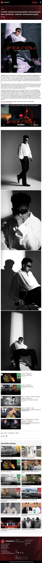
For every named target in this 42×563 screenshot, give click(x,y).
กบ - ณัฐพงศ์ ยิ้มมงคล (11, 433)
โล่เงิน (33, 408)
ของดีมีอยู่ (32, 396)
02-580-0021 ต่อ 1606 (6, 552)
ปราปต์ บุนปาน (29, 398)
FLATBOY (5, 433)
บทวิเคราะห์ (23, 398)
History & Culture (28, 541)
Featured (23, 373)
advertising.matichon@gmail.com (8, 553)
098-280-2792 (4, 550)
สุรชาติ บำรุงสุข (28, 373)
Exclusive (23, 396)
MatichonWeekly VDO (30, 419)
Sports (26, 545)
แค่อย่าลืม (17, 433)
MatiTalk (36, 419)
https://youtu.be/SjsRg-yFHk (6, 102)
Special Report (24, 421)
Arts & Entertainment (29, 540)
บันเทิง (2, 9)
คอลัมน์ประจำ (37, 396)
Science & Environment (19, 541)
